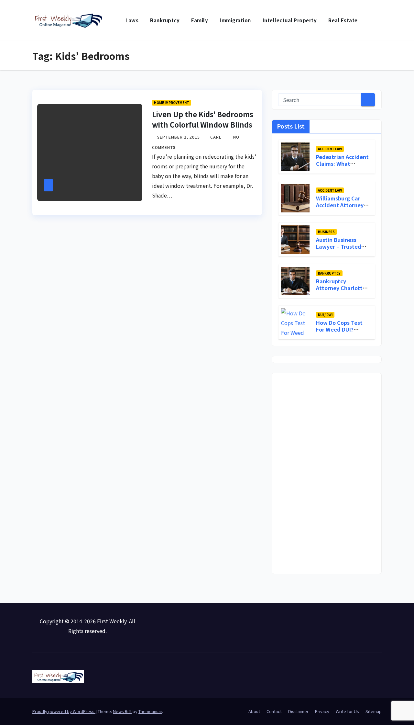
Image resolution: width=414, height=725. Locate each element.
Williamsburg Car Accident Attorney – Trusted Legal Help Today (342, 208)
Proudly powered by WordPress (63, 711)
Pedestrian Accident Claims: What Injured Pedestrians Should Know (342, 167)
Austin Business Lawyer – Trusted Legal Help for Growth (338, 250)
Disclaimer (298, 711)
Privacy (322, 711)
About (254, 711)
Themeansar (150, 711)
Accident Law (330, 148)
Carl (216, 137)
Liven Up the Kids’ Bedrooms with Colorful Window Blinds (202, 119)
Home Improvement (171, 102)
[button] (377, 20)
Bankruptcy (165, 20)
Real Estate (343, 20)
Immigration (235, 20)
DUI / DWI (325, 314)
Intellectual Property (290, 20)
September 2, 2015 (179, 137)
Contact (274, 711)
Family (199, 20)
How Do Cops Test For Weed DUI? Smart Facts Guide (340, 329)
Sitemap (373, 711)
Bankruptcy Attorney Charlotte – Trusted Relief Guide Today (341, 291)
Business (326, 231)
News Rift (122, 711)
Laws (131, 20)
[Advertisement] (326, 473)
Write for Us (347, 711)
